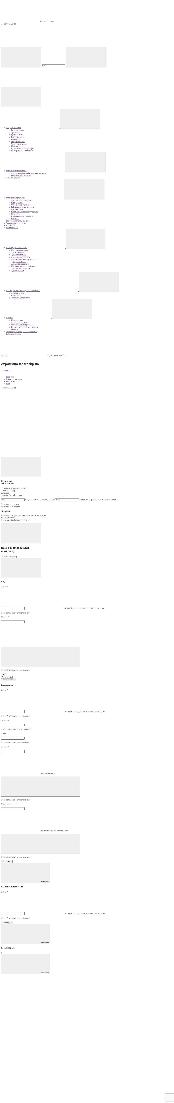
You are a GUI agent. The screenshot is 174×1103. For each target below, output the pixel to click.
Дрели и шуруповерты (21, 200)
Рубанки (15, 218)
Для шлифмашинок (19, 264)
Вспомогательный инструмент (24, 327)
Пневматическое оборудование (24, 212)
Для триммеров (18, 252)
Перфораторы (17, 202)
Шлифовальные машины (22, 216)
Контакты (10, 381)
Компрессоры (17, 320)
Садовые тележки (19, 144)
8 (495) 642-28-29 (8, 24)
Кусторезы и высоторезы (22, 151)
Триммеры (15, 132)
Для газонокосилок (19, 250)
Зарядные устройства (20, 298)
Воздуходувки (17, 137)
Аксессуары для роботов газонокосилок (28, 173)
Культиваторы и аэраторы (22, 148)
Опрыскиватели (18, 142)
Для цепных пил (18, 255)
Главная (4, 355)
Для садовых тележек (20, 257)
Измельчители (17, 146)
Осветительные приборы (22, 325)
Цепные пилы (17, 135)
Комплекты (16, 295)
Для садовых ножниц (20, 268)
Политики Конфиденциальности (15, 520)
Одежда (14, 329)
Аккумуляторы (17, 293)
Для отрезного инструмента (23, 259)
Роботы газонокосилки (21, 175)
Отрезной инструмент (20, 205)
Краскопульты (17, 209)
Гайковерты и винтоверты (22, 207)
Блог (8, 384)
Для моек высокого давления (23, 266)
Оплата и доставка (14, 379)
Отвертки (15, 214)
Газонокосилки (17, 130)
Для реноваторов (18, 261)
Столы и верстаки (19, 322)
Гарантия (10, 377)
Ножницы (15, 139)
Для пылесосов (17, 271)
